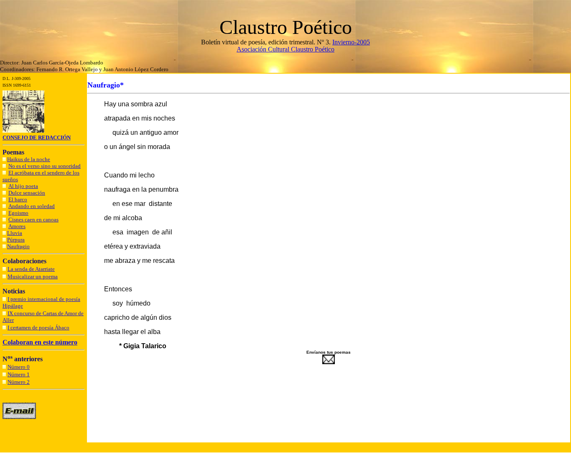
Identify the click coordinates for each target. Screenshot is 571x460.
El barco (17, 199)
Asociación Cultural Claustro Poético (285, 49)
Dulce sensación (26, 193)
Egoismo (18, 213)
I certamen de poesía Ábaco (38, 327)
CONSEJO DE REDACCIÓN (37, 137)
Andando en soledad (31, 206)
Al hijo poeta (23, 186)
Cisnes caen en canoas (33, 219)
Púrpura (16, 239)
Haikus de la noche (28, 159)
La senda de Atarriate (31, 269)
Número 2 (19, 382)
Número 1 (19, 374)
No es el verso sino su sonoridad (44, 166)
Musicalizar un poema (33, 276)
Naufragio (18, 246)
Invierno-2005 (351, 42)
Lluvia (14, 233)
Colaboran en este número (40, 342)
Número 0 (19, 367)
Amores (16, 226)
